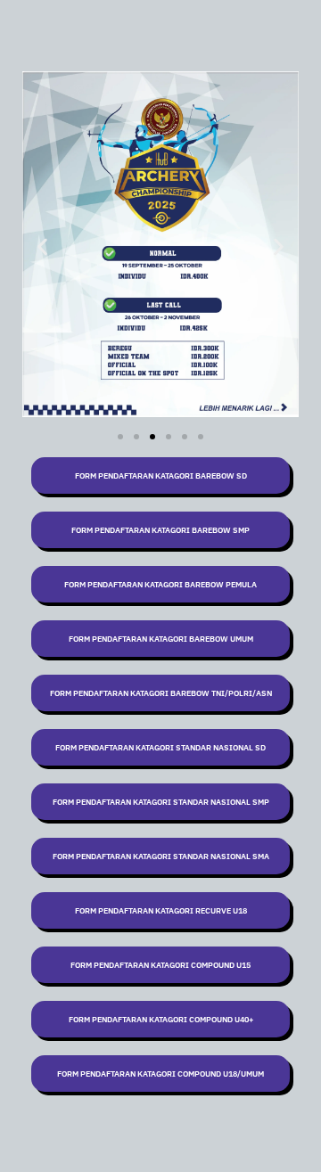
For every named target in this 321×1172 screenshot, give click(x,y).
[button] (42, 246)
